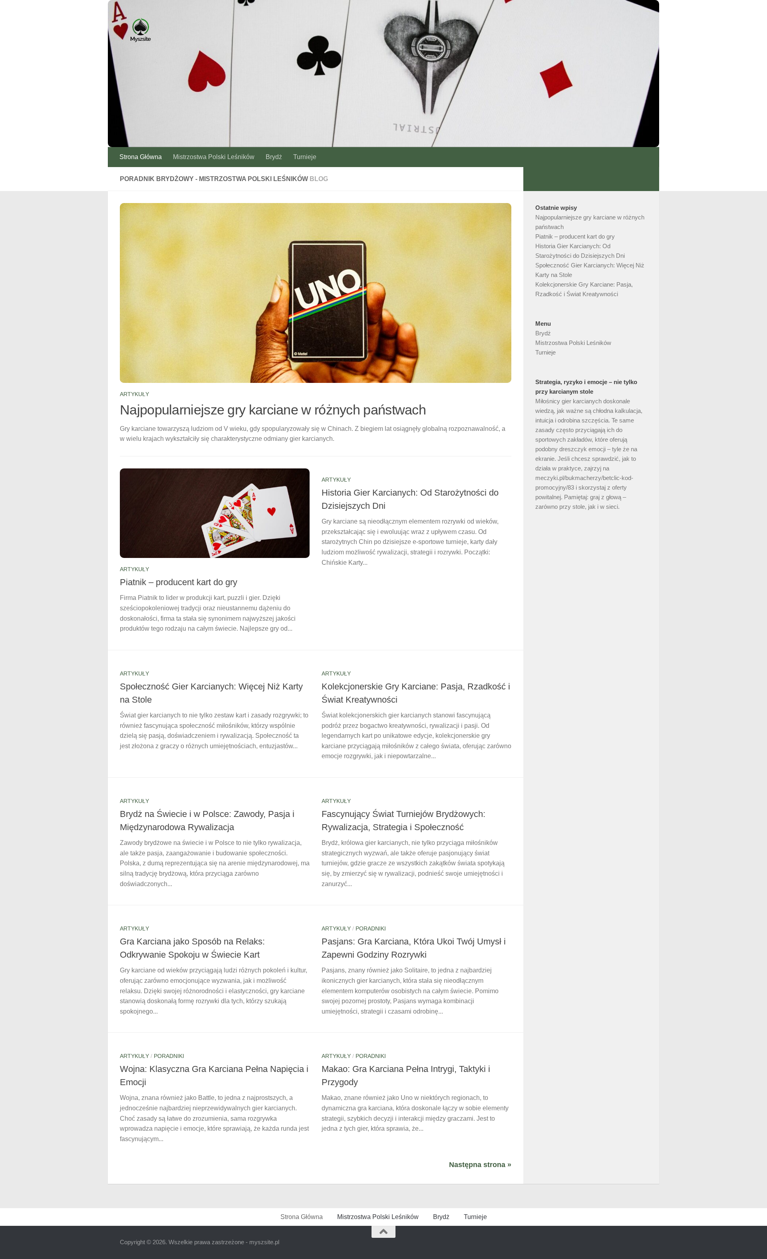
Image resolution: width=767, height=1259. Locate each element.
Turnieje (304, 156)
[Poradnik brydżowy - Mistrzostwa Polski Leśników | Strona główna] (140, 30)
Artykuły (134, 394)
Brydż (274, 156)
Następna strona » (480, 1165)
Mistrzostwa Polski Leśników (213, 156)
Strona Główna (140, 156)
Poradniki (371, 928)
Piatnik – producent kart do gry (178, 582)
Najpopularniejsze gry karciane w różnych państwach (273, 409)
